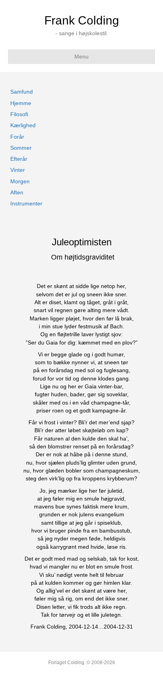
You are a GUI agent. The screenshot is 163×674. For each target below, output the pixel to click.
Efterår (18, 159)
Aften (16, 192)
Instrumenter (26, 203)
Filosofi (19, 114)
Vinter (17, 170)
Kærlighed (23, 125)
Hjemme (20, 103)
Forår (17, 137)
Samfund (21, 91)
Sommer (21, 148)
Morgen (20, 181)
